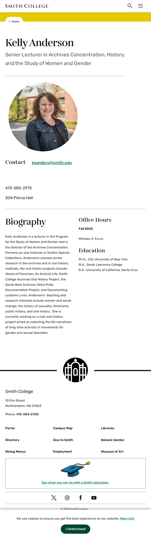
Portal (10, 428)
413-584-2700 (27, 414)
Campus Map (63, 428)
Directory (12, 440)
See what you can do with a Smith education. (75, 482)
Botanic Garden (112, 440)
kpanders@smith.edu (52, 162)
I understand (76, 529)
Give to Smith (63, 440)
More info (127, 518)
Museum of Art (112, 451)
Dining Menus (15, 451)
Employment (62, 451)
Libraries (107, 428)
